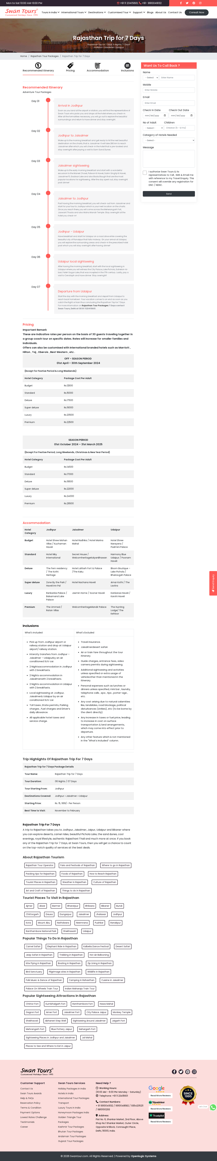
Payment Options (30, 1112)
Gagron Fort (32, 1012)
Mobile (147, 85)
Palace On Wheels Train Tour (42, 988)
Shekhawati (69, 931)
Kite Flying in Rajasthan (38, 963)
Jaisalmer (83, 914)
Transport (63, 1103)
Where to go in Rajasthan (116, 865)
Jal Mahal (87, 1037)
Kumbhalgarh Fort (55, 1003)
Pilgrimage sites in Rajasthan (64, 971)
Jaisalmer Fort (72, 1012)
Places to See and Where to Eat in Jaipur (48, 1046)
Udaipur (87, 931)
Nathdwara (63, 922)
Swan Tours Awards (31, 1093)
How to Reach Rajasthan (103, 873)
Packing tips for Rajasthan (40, 873)
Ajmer (29, 905)
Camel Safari (33, 946)
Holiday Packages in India (72, 1088)
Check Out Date (179, 110)
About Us (160, 12)
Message (148, 147)
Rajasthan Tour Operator (39, 865)
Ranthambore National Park (41, 931)
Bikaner (105, 905)
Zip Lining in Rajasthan (100, 963)
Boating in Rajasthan (69, 963)
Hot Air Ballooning (99, 954)
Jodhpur (117, 914)
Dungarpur (65, 914)
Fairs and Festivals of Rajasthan (77, 865)
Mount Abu (44, 922)
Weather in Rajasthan (74, 882)
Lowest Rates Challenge (33, 1117)
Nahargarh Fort (87, 1029)
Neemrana (82, 922)
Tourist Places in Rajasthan (40, 882)
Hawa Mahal (106, 1003)
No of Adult (149, 122)
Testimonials (27, 1122)
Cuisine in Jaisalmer (112, 980)
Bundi (119, 905)
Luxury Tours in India (69, 1107)
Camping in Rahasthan (81, 980)
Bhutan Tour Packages (70, 1131)
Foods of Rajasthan (72, 873)
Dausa (49, 914)
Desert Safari (123, 946)
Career (24, 1126)
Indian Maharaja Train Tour (80, 988)
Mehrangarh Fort (35, 1029)
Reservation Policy (30, 1103)
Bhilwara (89, 905)
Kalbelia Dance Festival (96, 946)
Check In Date (152, 110)
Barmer (56, 905)
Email (146, 97)
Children (169, 122)
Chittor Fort (32, 1003)
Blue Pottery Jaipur (61, 1029)
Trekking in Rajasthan (71, 954)
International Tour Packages (73, 1098)
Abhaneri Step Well (55, 1020)
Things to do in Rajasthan (76, 890)
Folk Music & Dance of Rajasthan (44, 980)
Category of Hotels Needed (160, 135)
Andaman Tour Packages (72, 1136)
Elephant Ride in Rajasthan (61, 946)
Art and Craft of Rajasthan (40, 890)
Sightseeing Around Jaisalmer (89, 1020)
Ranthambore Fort (82, 1003)
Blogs (150, 12)
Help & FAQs (27, 1098)
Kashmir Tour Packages (71, 1126)
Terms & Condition (30, 1107)
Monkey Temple (122, 1012)
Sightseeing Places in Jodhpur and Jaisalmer (50, 1037)
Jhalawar (101, 914)
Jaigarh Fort (118, 1020)
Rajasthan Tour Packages (45, 56)
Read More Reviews (161, 1095)
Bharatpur (72, 905)
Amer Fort (51, 1012)
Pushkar (99, 922)
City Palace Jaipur (96, 1012)
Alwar (42, 905)
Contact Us (175, 12)
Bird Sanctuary (34, 971)
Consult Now (196, 12)
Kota (28, 922)
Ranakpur (115, 922)
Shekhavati (32, 1020)
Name (146, 72)
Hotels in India (65, 1093)
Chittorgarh (32, 914)
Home (23, 56)
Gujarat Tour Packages (70, 1141)
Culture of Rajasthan (104, 882)
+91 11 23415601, (129, 3)
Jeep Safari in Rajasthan (39, 954)
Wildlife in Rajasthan (98, 971)
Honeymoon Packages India (73, 1112)
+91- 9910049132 (152, 3)
